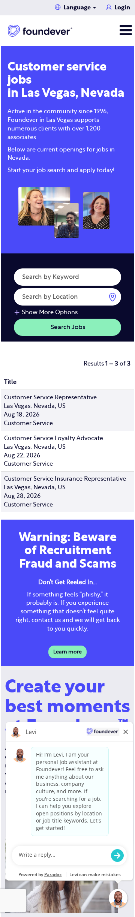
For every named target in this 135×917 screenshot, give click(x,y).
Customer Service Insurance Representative (65, 479)
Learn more (67, 652)
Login (122, 7)
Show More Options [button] (50, 312)
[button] (112, 30)
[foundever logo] (40, 31)
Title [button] (10, 382)
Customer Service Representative (50, 397)
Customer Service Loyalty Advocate (53, 438)
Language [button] (77, 7)
